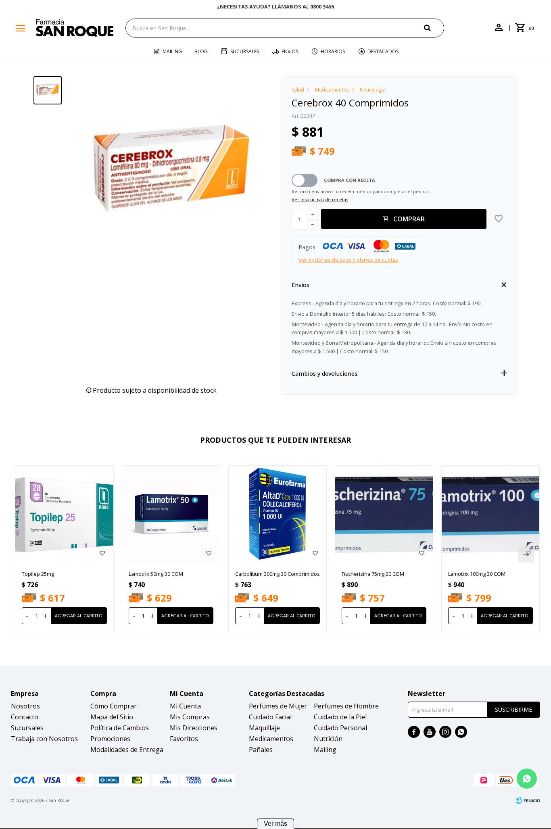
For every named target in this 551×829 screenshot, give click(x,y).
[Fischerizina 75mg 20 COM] (384, 514)
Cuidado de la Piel (340, 716)
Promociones (110, 738)
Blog (201, 51)
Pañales (261, 749)
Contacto (24, 716)
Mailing (172, 51)
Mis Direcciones (193, 727)
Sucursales (244, 51)
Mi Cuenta (185, 706)
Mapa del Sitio (111, 716)
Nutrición (328, 738)
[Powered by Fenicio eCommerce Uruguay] (528, 800)
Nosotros (25, 706)
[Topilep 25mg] (64, 514)
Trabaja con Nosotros (44, 738)
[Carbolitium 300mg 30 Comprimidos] (277, 514)
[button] (434, 28)
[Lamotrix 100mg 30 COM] (490, 514)
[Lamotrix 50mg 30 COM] (171, 514)
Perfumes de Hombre (346, 706)
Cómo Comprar (113, 706)
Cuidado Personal (340, 727)
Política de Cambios (119, 727)
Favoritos (184, 738)
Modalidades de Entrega (126, 749)
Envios (290, 51)
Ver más (275, 823)
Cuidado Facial (270, 716)
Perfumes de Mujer (278, 706)
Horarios (333, 51)
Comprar (409, 219)
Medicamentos (271, 738)
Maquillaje (264, 727)
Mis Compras (190, 716)
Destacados (383, 51)
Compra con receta (349, 180)
